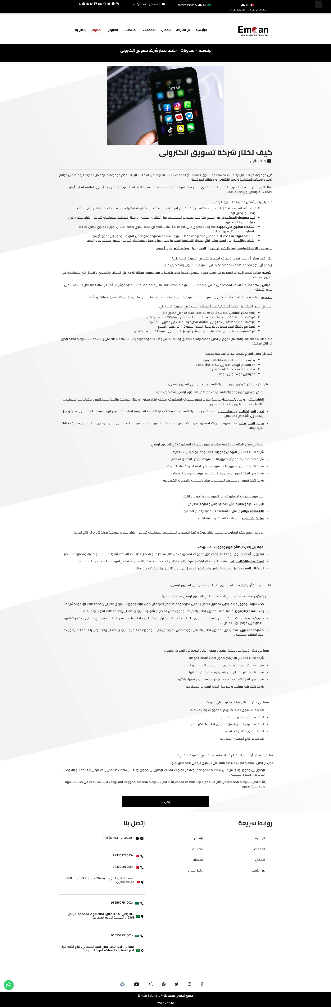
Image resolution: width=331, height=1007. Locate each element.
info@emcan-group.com (146, 4)
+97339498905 (255, 9)
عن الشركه (183, 30)
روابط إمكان (195, 870)
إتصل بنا (80, 30)
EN (79, 4)
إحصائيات (197, 849)
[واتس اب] (8, 985)
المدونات (96, 30)
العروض (112, 30)
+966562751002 (187, 5)
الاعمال (166, 30)
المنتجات (131, 30)
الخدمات (150, 30)
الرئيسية (201, 30)
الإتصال (198, 838)
